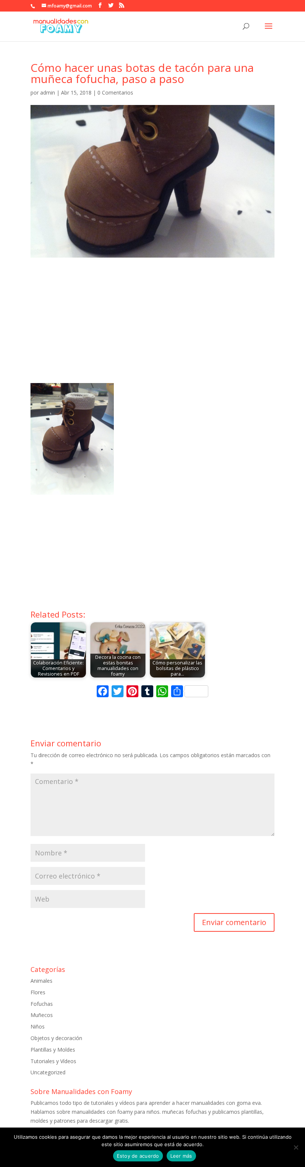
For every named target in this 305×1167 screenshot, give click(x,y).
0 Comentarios (115, 92)
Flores (37, 992)
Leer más (181, 1156)
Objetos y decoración (56, 1038)
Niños (37, 1026)
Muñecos (41, 1014)
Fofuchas (41, 1003)
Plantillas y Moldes (52, 1049)
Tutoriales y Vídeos (53, 1061)
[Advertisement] (152, 327)
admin (47, 92)
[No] (295, 1147)
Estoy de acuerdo (138, 1156)
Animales (41, 980)
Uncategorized (47, 1072)
